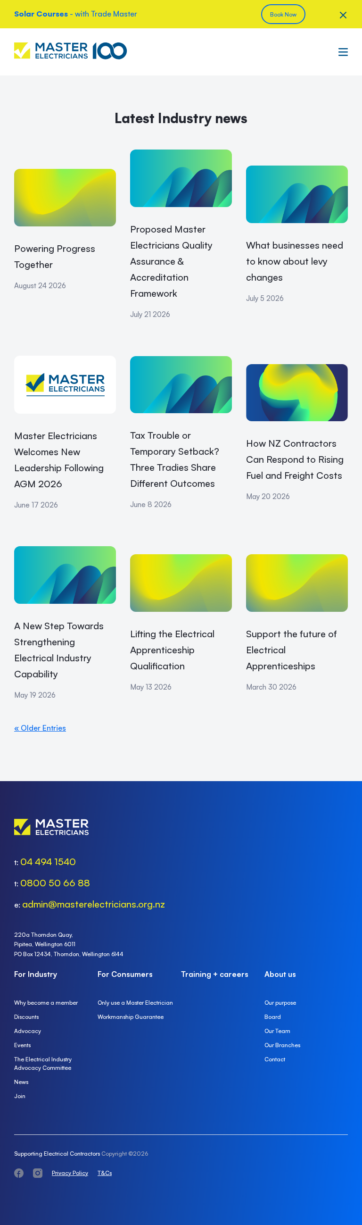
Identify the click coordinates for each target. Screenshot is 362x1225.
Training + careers (214, 974)
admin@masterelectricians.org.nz (93, 904)
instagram (37, 1173)
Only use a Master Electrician (135, 1002)
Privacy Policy (70, 1172)
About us (280, 974)
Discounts (26, 1016)
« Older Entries (40, 728)
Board (272, 1016)
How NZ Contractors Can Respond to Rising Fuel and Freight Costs (295, 459)
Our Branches (282, 1045)
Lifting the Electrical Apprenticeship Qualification (172, 650)
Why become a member (46, 1002)
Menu (341, 51)
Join (19, 1096)
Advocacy (27, 1030)
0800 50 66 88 (55, 883)
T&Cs (105, 1172)
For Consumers (125, 974)
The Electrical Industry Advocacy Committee (43, 1063)
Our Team (277, 1030)
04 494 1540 (48, 861)
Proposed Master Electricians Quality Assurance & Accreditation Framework (171, 261)
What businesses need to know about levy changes (294, 261)
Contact (274, 1059)
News (21, 1081)
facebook (19, 1173)
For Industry (35, 974)
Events (22, 1045)
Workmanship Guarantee (131, 1016)
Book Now (283, 14)
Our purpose (280, 1002)
